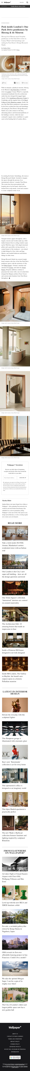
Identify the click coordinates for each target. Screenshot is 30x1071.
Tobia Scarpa (7, 265)
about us (15, 1034)
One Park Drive (15, 90)
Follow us (18, 82)
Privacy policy (15, 1041)
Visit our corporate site (19, 1064)
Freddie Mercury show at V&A (18, 6)
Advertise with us (15, 1046)
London (8, 92)
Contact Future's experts (15, 1036)
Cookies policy (15, 1044)
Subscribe (22, 2)
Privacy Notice (22, 484)
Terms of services (21, 482)
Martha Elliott (6, 48)
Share (5, 82)
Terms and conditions (15, 1039)
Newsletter (26, 82)
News (18, 50)
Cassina (11, 267)
